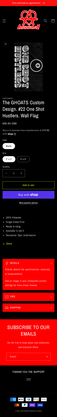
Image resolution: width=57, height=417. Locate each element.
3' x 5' (23, 159)
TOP (28, 379)
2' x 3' (9, 159)
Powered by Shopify (35, 411)
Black (9, 146)
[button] (4, 20)
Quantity (6, 166)
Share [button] (9, 243)
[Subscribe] (47, 357)
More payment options (28, 202)
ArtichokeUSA (24, 411)
